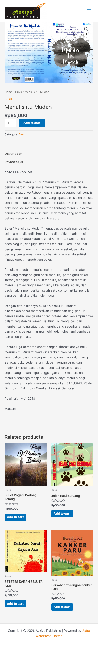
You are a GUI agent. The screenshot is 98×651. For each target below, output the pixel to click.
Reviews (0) (14, 162)
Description (14, 154)
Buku (18, 92)
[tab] (49, 154)
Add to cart (31, 123)
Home (9, 92)
